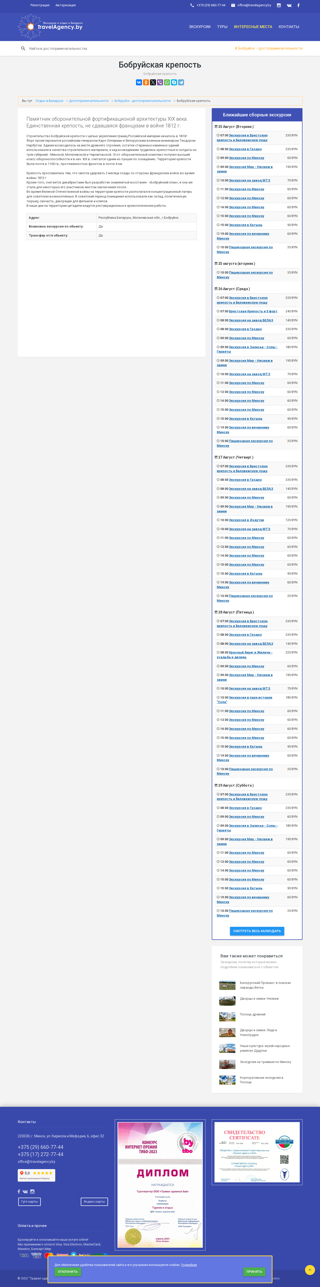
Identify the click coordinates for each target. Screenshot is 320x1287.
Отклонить (68, 1271)
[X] (153, 82)
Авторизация (66, 5)
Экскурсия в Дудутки (246, 520)
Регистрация (40, 5)
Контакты (289, 27)
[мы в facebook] (298, 5)
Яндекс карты (94, 1201)
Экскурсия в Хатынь (245, 225)
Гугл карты (29, 1201)
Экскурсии (199, 27)
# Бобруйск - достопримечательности (268, 48)
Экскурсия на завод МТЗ (249, 180)
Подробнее (189, 1265)
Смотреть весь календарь (257, 931)
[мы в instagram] (279, 5)
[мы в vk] (289, 5)
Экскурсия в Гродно (245, 149)
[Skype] (174, 82)
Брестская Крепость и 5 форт (253, 311)
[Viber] (160, 82)
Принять (254, 1271)
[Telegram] (181, 82)
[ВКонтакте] (139, 82)
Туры (222, 27)
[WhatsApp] (167, 82)
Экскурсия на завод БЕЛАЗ (251, 320)
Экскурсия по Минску (246, 158)
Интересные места (253, 27)
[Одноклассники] (146, 82)
